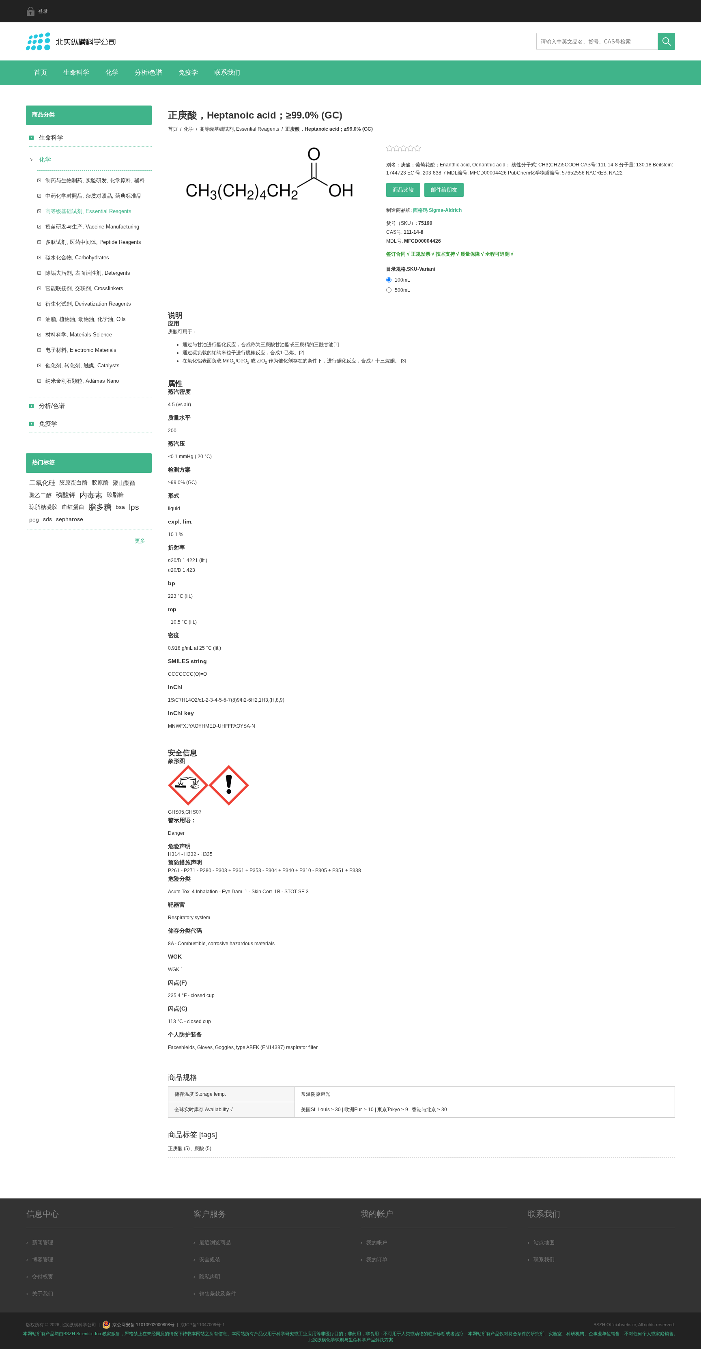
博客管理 (42, 1259)
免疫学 (188, 72)
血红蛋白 (73, 507)
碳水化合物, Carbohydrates (77, 257)
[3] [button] (403, 361)
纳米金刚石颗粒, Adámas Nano (82, 381)
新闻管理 (42, 1242)
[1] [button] (336, 344)
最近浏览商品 (215, 1242)
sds (47, 519)
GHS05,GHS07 (185, 812)
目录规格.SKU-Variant (410, 269)
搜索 (666, 41)
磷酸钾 (65, 494)
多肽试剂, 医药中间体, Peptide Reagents (93, 242)
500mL (402, 290)
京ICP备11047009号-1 (203, 1324)
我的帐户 (376, 1242)
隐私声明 (209, 1277)
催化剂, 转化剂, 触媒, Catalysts (82, 365)
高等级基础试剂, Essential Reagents (88, 211)
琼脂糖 (115, 495)
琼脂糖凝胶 (43, 507)
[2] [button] (301, 353)
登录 (43, 11)
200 (172, 430)
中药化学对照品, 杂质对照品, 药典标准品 (93, 196)
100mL (402, 280)
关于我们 (42, 1294)
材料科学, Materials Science (78, 335)
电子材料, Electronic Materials (80, 350)
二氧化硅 (42, 482)
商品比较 (403, 190)
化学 (111, 72)
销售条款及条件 (217, 1294)
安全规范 (209, 1259)
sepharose (69, 519)
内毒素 (91, 495)
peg (34, 519)
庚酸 (199, 1148)
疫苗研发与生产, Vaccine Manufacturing (92, 227)
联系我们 (227, 72)
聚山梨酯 (124, 483)
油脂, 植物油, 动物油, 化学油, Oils (85, 319)
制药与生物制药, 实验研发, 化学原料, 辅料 (95, 180)
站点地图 (544, 1242)
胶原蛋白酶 (73, 483)
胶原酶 (100, 483)
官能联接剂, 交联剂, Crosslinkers (84, 288)
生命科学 (76, 72)
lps (134, 507)
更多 (140, 541)
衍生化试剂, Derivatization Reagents (88, 304)
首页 (40, 72)
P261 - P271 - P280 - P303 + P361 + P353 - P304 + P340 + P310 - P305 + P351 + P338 (264, 870)
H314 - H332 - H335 (190, 854)
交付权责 (42, 1277)
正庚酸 (175, 1148)
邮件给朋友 (444, 190)
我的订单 (376, 1259)
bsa (120, 507)
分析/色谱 (148, 72)
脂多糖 (100, 507)
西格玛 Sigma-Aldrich (437, 210)
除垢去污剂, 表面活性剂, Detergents (87, 273)
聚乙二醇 (40, 495)
